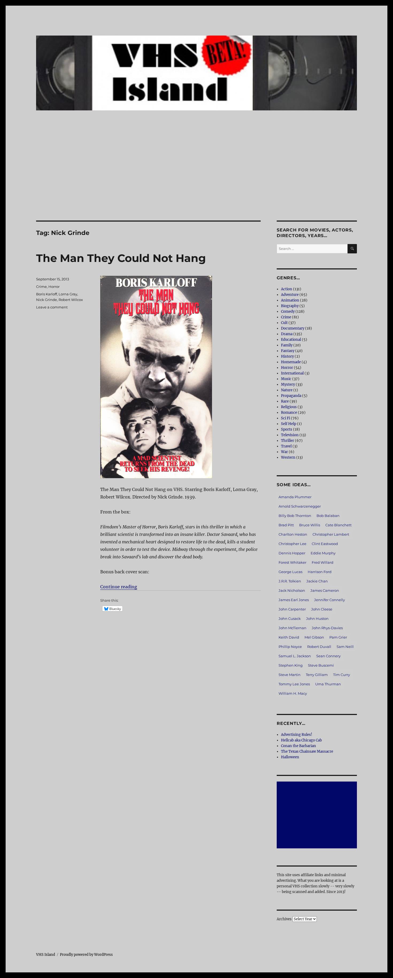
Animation (290, 300)
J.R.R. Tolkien (290, 581)
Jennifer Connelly (329, 600)
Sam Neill (345, 646)
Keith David (289, 637)
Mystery (288, 384)
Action (286, 289)
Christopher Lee (292, 544)
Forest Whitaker (292, 562)
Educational (291, 339)
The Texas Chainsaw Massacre (307, 751)
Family (286, 345)
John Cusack (290, 618)
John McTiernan (292, 628)
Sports (286, 429)
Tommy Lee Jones (294, 684)
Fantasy (287, 351)
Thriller (287, 440)
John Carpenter (292, 609)
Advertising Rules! (296, 734)
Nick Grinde (46, 299)
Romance (289, 412)
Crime (41, 286)
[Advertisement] (196, 181)
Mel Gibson (314, 637)
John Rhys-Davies (327, 628)
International (292, 373)
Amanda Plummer (295, 497)
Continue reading (118, 586)
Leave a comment (52, 307)
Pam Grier (338, 637)
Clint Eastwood (325, 544)
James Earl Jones (294, 600)
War (284, 452)
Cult (284, 322)
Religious (289, 407)
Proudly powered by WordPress (86, 954)
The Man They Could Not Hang (121, 258)
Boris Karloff (46, 294)
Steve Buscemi (321, 665)
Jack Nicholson (292, 590)
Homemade (291, 362)
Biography (290, 306)
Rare (285, 401)
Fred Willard (322, 562)
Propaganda (291, 395)
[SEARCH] (352, 248)
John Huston (317, 618)
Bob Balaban (328, 515)
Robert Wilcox (71, 299)
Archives (284, 919)
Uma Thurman (328, 684)
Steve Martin (289, 674)
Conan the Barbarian (298, 746)
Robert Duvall (319, 646)
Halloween (290, 757)
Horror (54, 286)
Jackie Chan (317, 581)
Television (290, 435)
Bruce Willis (309, 525)
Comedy (288, 311)
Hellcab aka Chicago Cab (301, 740)
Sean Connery (328, 656)
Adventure (290, 294)
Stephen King (291, 665)
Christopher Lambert (331, 534)
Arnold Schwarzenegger (300, 506)
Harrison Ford (320, 572)
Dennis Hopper (292, 553)
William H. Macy (293, 693)
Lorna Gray (68, 294)
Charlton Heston (293, 534)
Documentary (292, 328)
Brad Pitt (286, 525)
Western (288, 457)
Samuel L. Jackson (295, 656)
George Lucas (290, 572)
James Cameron (324, 590)
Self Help (288, 424)
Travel (286, 446)
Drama (286, 334)
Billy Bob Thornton (295, 515)
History (287, 356)
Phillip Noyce (290, 646)
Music (286, 379)
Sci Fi (285, 418)
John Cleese (321, 609)
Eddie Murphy (323, 553)
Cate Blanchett (338, 525)
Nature (286, 390)
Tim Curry (341, 674)
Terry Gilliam (317, 674)
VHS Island (45, 954)
